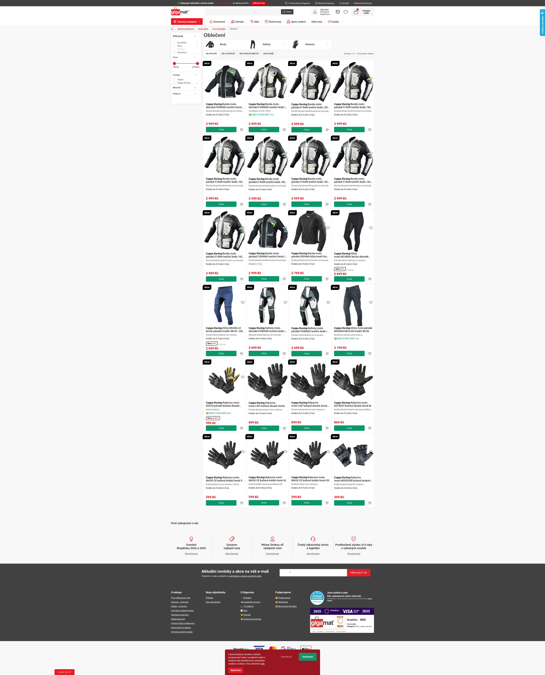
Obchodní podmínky (180, 615)
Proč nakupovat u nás (180, 598)
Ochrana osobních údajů (182, 632)
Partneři (247, 615)
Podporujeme (284, 598)
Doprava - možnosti (179, 602)
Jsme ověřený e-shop (337, 592)
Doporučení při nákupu (181, 627)
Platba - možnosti (179, 606)
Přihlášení (324, 12)
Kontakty (247, 598)
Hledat (288, 12)
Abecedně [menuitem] (268, 54)
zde (263, 663)
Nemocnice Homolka (287, 606)
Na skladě (187, 42)
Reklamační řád (178, 619)
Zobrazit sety (259, 3)
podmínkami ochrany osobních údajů (245, 576)
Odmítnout (286, 656)
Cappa (187, 79)
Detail (221, 129)
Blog (245, 610)
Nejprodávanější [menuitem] (249, 54)
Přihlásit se (359, 573)
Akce (187, 46)
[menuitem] (188, 22)
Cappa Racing (187, 83)
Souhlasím (307, 656)
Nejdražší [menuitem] (211, 54)
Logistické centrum (251, 602)
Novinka (187, 49)
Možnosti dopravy (326, 3)
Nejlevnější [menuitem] (228, 54)
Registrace (325, 14)
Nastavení (236, 670)
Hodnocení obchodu (363, 3)
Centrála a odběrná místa (182, 610)
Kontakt (345, 3)
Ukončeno (187, 52)
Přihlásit (209, 598)
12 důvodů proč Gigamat (299, 3)
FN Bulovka (283, 602)
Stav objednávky (213, 602)
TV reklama (248, 606)
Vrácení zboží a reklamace (183, 623)
